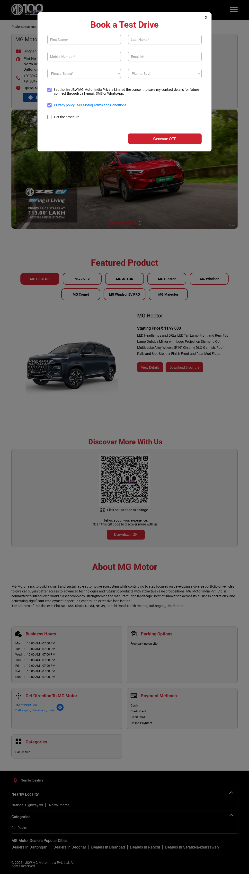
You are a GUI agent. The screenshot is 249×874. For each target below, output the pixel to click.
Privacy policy (64, 105)
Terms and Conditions (109, 105)
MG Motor (84, 105)
